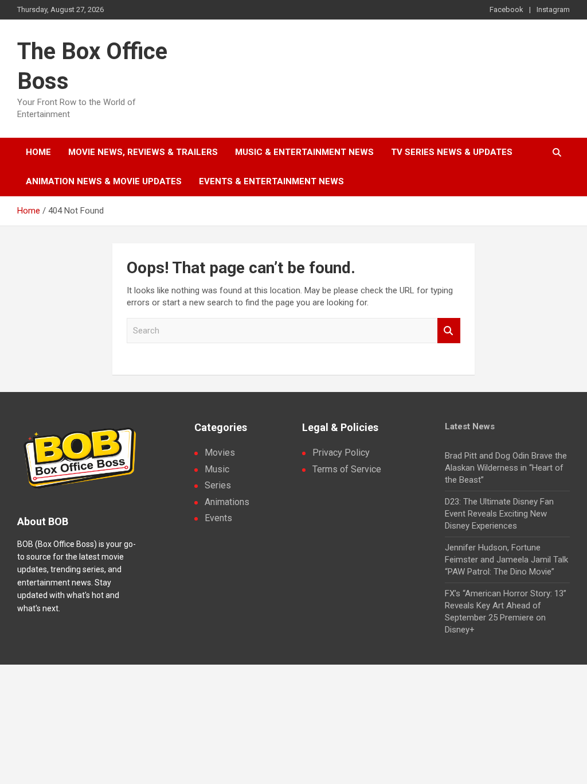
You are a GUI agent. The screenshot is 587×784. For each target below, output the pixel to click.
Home (38, 152)
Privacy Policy (341, 452)
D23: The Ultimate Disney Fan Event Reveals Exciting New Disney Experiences (499, 513)
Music (217, 469)
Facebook (506, 9)
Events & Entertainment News (271, 181)
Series (218, 485)
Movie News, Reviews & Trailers (143, 152)
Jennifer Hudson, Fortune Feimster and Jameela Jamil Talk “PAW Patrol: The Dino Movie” (506, 559)
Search (448, 331)
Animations (227, 501)
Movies (220, 452)
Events (218, 518)
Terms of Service (346, 469)
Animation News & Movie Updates (104, 181)
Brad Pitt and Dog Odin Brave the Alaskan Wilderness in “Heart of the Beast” (506, 468)
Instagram (553, 9)
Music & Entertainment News (304, 152)
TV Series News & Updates (451, 152)
